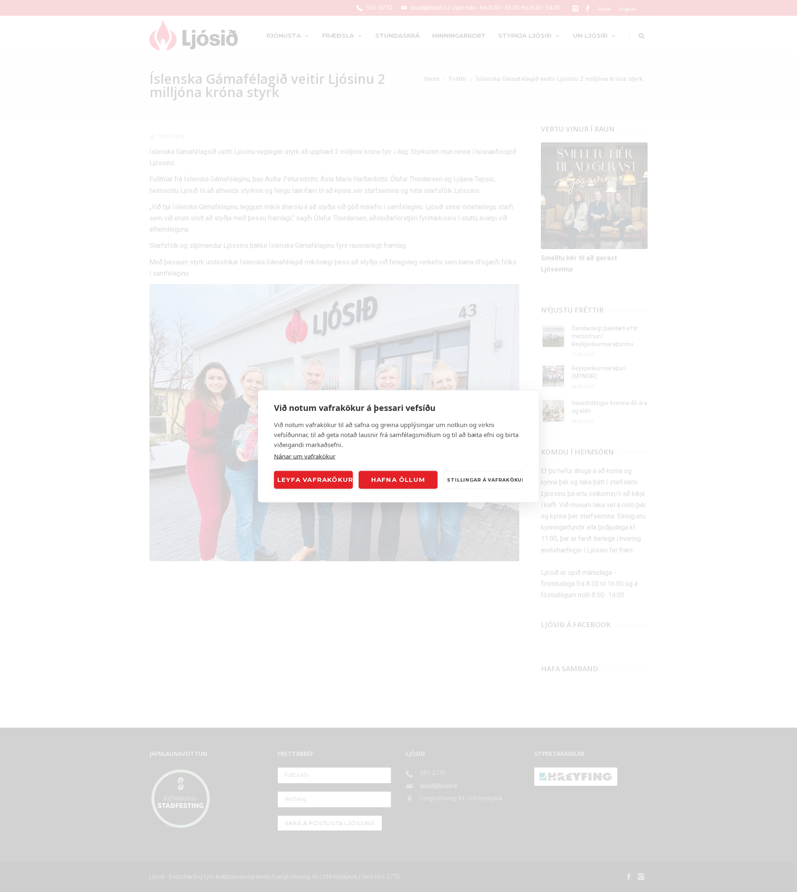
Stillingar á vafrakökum (485, 480)
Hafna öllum (398, 480)
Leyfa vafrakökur (315, 480)
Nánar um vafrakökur (304, 456)
